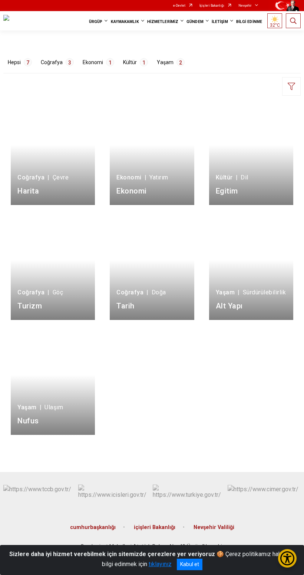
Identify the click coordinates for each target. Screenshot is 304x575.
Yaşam (169, 62)
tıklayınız (160, 564)
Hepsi (18, 62)
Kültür (134, 62)
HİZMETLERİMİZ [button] (162, 21)
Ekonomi (97, 62)
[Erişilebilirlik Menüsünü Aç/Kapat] (287, 558)
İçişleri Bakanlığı (211, 5)
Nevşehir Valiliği (214, 527)
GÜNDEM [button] (195, 21)
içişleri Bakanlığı (154, 527)
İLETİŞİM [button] (220, 21)
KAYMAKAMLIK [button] (125, 21)
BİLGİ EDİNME (249, 21)
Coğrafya (56, 62)
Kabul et (189, 564)
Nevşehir (245, 5)
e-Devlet (179, 5)
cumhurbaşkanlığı (93, 527)
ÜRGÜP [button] (96, 21)
